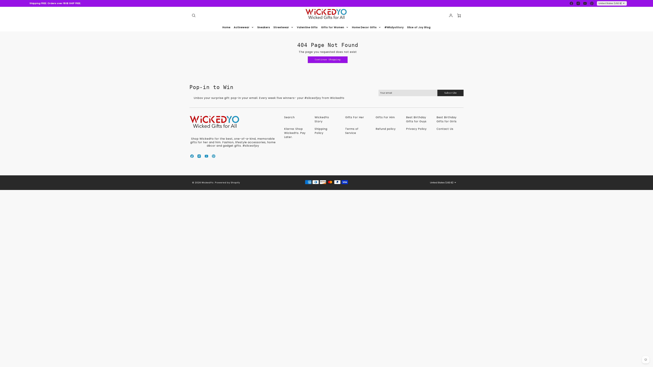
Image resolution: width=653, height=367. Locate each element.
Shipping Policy (321, 131)
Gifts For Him (385, 117)
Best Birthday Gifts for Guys (416, 119)
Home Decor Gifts (364, 27)
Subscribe (450, 93)
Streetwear (281, 27)
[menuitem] (226, 27)
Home (226, 27)
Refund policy (386, 129)
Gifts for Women (332, 27)
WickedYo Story (322, 119)
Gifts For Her (354, 117)
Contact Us (445, 129)
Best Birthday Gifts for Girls (446, 119)
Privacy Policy (416, 129)
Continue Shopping (328, 59)
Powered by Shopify (227, 182)
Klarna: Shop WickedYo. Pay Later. (294, 133)
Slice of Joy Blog (419, 27)
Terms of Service (352, 131)
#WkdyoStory (394, 27)
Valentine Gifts (307, 27)
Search (289, 117)
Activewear (241, 27)
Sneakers (263, 27)
